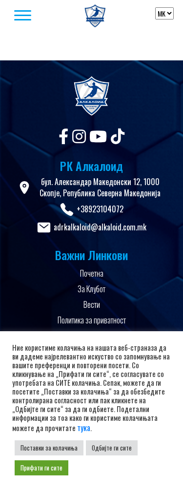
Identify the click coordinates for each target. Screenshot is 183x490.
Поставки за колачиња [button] (49, 447)
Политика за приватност (92, 320)
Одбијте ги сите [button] (112, 447)
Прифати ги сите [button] (41, 467)
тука (83, 427)
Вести (91, 304)
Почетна (91, 273)
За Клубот (91, 288)
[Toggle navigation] (34, 16)
